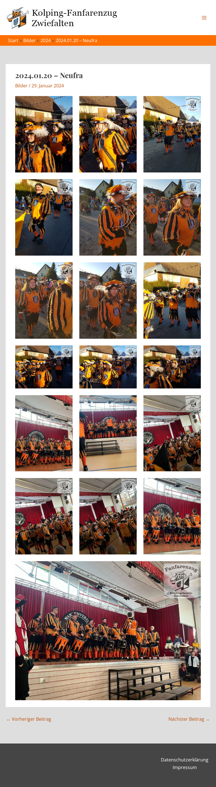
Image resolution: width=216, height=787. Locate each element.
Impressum (185, 767)
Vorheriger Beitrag (28, 719)
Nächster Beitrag (189, 719)
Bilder (21, 86)
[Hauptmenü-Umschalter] (204, 18)
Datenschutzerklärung (184, 760)
